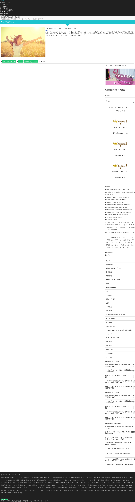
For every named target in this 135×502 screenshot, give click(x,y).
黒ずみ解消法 (109, 264)
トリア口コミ (4, 8)
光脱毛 (107, 303)
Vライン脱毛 (109, 353)
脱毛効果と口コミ (118, 133)
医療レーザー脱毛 (110, 299)
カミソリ (21, 61)
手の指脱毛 (109, 295)
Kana (43, 61)
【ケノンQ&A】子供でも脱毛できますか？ (117, 453)
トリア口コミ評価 (110, 318)
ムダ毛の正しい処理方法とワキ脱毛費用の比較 (60, 28)
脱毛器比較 (109, 276)
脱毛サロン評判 (5, 12)
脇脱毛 (107, 283)
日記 (107, 291)
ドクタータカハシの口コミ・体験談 (115, 314)
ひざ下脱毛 (109, 341)
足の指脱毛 (109, 272)
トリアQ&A (109, 322)
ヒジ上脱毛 (109, 310)
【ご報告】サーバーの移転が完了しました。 (118, 448)
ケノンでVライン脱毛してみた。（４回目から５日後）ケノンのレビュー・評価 (120, 412)
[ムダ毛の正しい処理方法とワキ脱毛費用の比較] (23, 42)
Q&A (126, 133)
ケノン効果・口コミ (111, 326)
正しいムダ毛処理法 (6, 10)
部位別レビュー (5, 2)
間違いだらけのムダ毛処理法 (9, 61)
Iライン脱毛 (109, 357)
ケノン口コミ (4, 4)
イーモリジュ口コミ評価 (112, 338)
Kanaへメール (109, 252)
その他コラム (109, 349)
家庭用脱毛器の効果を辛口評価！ (11, 17)
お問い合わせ (4, 13)
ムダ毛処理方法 (27, 61)
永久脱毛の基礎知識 (111, 287)
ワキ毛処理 (35, 61)
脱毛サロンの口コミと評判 (113, 279)
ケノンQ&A (3, 6)
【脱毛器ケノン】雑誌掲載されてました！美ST (119, 464)
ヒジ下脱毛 (109, 307)
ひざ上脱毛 (109, 345)
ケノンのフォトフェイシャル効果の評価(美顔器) (119, 330)
